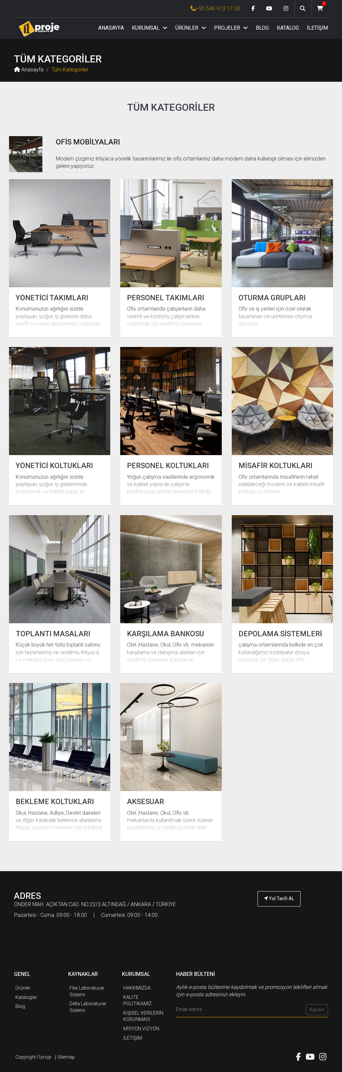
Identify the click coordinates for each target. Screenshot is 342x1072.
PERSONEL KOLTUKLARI (168, 465)
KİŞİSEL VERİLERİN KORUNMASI (143, 1016)
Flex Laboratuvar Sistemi (87, 991)
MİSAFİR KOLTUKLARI (275, 465)
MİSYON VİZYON (141, 1028)
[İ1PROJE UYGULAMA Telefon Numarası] (279, 917)
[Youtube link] (269, 8)
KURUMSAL (146, 28)
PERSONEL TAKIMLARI (165, 298)
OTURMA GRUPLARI (272, 298)
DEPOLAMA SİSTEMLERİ (280, 634)
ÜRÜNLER (187, 28)
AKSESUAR (145, 801)
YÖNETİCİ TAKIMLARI (52, 298)
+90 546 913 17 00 (218, 8)
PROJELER (227, 28)
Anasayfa (31, 69)
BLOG (262, 28)
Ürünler (22, 988)
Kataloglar (26, 997)
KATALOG (288, 28)
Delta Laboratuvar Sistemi (88, 1007)
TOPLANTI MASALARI (53, 634)
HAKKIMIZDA (137, 988)
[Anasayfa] (39, 28)
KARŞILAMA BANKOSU (165, 634)
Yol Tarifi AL (281, 898)
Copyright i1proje (33, 1057)
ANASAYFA (111, 28)
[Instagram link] (286, 8)
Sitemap (66, 1057)
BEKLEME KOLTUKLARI (55, 801)
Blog (20, 1006)
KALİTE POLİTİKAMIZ (137, 1001)
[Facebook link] (253, 8)
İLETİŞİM (317, 28)
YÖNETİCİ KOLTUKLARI (54, 465)
